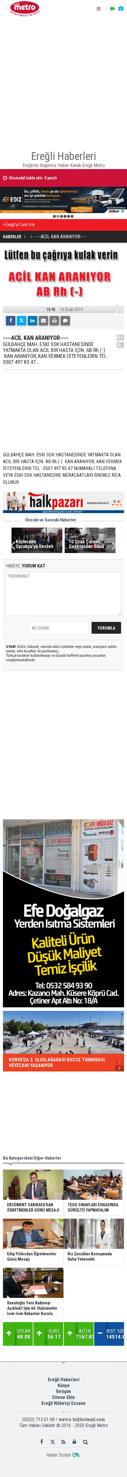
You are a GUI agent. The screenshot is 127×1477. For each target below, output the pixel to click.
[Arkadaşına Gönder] (43, 320)
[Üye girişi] (74, 1442)
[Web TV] (112, 9)
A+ (120, 337)
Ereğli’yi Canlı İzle (20, 224)
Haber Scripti (58, 1455)
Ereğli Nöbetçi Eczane (63, 1403)
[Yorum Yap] (65, 320)
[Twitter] (21, 320)
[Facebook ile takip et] (41, 1442)
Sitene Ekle (63, 1397)
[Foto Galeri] (121, 9)
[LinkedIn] (32, 320)
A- (120, 345)
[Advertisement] (63, 81)
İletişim (63, 1391)
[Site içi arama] (85, 1442)
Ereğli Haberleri (63, 1379)
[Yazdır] (54, 320)
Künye (64, 1385)
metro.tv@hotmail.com (82, 1419)
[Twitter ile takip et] (52, 1442)
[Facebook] (10, 320)
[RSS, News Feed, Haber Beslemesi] (63, 1442)
